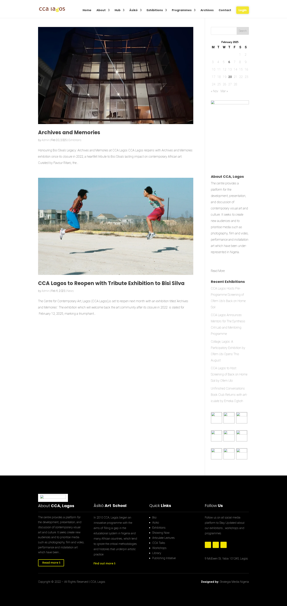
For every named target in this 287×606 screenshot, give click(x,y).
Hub (117, 10)
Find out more (103, 563)
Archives (207, 10)
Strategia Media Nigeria (234, 582)
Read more (50, 563)
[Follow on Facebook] (208, 545)
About (101, 10)
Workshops (159, 548)
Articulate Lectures (163, 538)
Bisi (154, 517)
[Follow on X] (216, 545)
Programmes (182, 10)
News (70, 290)
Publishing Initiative (164, 558)
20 (230, 77)
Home (87, 10)
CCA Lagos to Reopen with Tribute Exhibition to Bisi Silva (111, 283)
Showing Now (160, 532)
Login (243, 10)
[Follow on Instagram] (223, 545)
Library (156, 553)
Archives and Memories (69, 132)
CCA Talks (158, 543)
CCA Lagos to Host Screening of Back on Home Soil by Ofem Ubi (229, 374)
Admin (45, 140)
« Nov (214, 91)
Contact (225, 10)
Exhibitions (155, 10)
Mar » (224, 91)
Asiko (155, 522)
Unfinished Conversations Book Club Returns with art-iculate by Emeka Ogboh (229, 395)
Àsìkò (133, 10)
